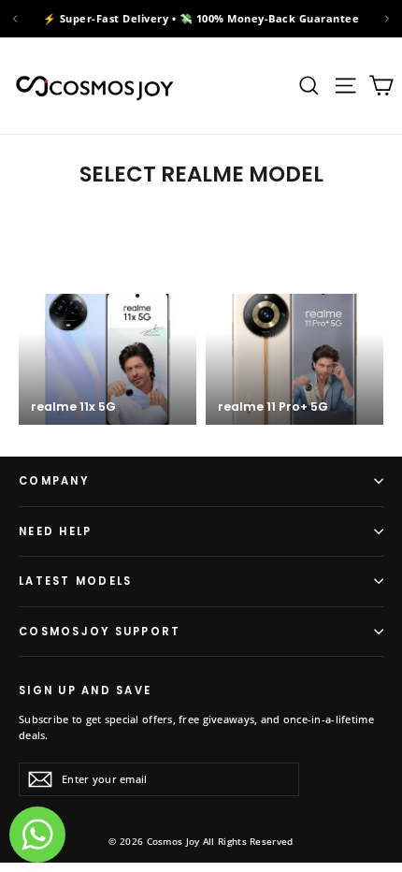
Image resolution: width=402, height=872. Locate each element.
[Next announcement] (387, 18)
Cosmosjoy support (100, 631)
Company (54, 480)
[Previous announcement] (15, 18)
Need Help (55, 531)
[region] (201, 18)
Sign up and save (85, 689)
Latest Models (75, 581)
